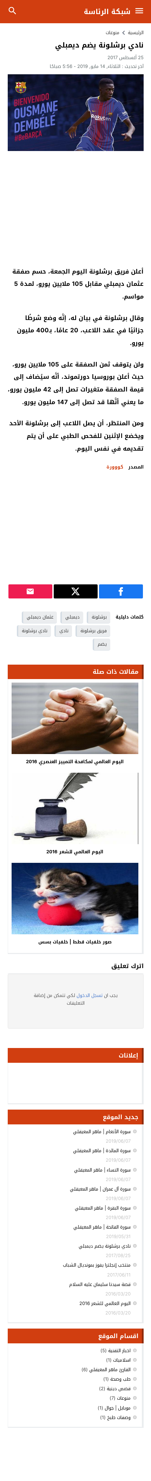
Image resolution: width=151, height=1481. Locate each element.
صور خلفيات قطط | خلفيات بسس (75, 941)
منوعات (112, 32)
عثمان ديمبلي (40, 617)
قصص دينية (119, 1388)
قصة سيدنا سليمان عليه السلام (100, 1284)
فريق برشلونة (93, 630)
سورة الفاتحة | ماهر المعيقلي (102, 1227)
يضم (102, 644)
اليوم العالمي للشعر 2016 (74, 851)
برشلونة (99, 617)
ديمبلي (72, 617)
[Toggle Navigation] (141, 12)
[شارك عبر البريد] (30, 591)
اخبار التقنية (119, 1350)
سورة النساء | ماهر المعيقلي (102, 1170)
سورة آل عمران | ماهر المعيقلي (100, 1189)
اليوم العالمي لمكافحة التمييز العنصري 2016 (75, 761)
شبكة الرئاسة (107, 12)
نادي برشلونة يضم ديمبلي (105, 1246)
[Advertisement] (75, 207)
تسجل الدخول (90, 995)
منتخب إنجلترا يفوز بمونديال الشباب (97, 1265)
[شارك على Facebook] (121, 591)
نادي (63, 630)
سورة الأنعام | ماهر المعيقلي (102, 1131)
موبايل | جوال (118, 1408)
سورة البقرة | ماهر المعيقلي (103, 1208)
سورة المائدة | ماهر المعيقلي (102, 1150)
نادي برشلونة (34, 630)
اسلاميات (122, 1360)
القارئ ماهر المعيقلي (110, 1369)
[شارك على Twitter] (75, 591)
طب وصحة (120, 1379)
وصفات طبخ (119, 1417)
